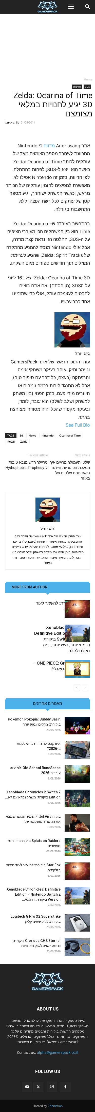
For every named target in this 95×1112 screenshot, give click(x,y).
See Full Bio (78, 425)
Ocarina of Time (70, 435)
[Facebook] (66, 1087)
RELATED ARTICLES (67, 587)
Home (88, 79)
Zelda (23, 441)
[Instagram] (52, 1087)
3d (21, 435)
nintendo (48, 435)
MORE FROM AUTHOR (29, 587)
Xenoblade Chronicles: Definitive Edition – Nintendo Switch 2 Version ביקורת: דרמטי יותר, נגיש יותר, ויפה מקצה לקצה (62, 639)
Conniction (55, 1106)
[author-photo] (47, 522)
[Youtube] (27, 1087)
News (32, 435)
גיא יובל (9, 122)
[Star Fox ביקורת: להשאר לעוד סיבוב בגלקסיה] (77, 609)
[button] (71, 7)
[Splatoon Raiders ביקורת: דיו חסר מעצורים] (77, 847)
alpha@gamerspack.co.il (57, 1052)
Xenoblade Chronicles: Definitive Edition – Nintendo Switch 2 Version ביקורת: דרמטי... (34, 894)
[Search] (88, 7)
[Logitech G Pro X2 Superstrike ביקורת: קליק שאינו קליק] (77, 923)
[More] (30, 130)
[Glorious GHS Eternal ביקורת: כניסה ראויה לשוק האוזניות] (77, 947)
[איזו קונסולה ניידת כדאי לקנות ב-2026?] (77, 750)
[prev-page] (85, 688)
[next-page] (77, 688)
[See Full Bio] (63, 425)
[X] (38, 1087)
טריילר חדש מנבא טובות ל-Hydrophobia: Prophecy (27, 465)
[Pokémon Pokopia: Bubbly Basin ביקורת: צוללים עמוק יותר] (77, 725)
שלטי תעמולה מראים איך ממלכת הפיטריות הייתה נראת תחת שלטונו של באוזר (70, 470)
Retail (11, 441)
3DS (87, 86)
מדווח (49, 145)
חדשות (77, 86)
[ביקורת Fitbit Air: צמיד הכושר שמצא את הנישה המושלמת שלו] (77, 823)
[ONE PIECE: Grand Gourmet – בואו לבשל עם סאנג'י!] (77, 669)
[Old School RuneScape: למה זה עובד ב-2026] (77, 774)
